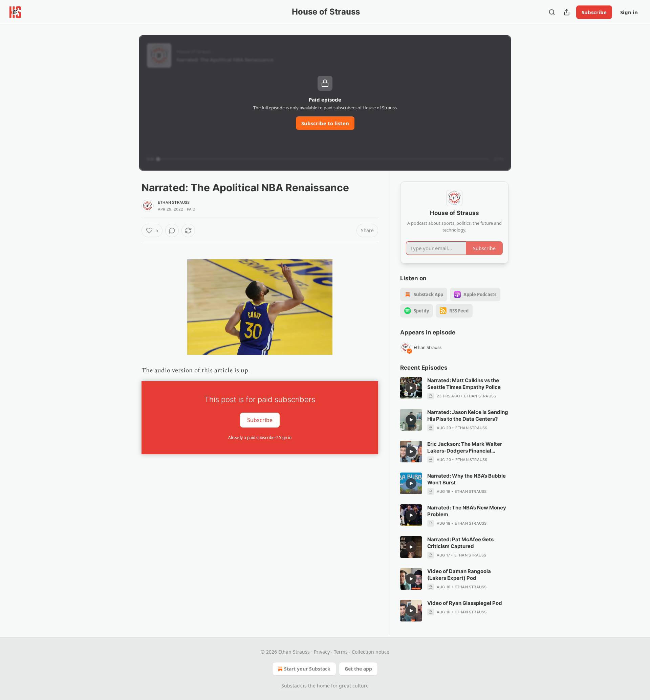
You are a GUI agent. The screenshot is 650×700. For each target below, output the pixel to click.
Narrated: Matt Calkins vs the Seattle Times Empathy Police (464, 383)
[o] (411, 387)
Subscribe (594, 12)
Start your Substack (307, 668)
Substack (291, 685)
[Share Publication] (566, 12)
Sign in (629, 12)
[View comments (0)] (172, 230)
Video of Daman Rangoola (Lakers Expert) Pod (459, 574)
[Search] (552, 12)
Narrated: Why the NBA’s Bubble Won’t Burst (466, 479)
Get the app (358, 668)
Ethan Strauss (174, 202)
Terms (341, 652)
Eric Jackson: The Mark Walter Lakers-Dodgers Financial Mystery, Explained (464, 447)
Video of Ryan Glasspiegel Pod (464, 603)
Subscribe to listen (325, 123)
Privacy (322, 652)
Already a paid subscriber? (259, 437)
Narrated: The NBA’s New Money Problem (466, 511)
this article (217, 370)
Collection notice (370, 652)
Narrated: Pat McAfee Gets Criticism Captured (460, 542)
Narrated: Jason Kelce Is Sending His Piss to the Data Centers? (467, 415)
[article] (454, 388)
